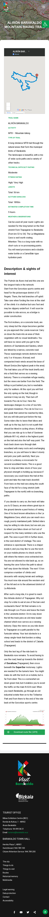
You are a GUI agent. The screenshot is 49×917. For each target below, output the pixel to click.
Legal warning (8, 889)
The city (6, 861)
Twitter (28, 912)
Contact (6, 897)
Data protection (9, 893)
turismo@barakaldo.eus (18, 832)
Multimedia (7, 880)
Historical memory (10, 876)
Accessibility (8, 900)
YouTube (21, 912)
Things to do (8, 865)
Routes (6, 872)
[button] (45, 24)
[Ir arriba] (45, 911)
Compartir (35, 912)
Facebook (14, 912)
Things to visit (9, 869)
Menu (43, 7)
